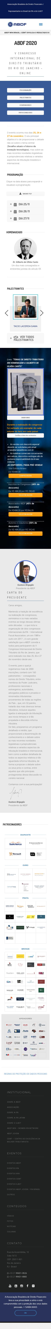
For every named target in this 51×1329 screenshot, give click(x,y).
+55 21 (18, 1273)
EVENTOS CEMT (14, 1179)
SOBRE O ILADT (14, 1123)
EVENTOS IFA (13, 1168)
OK (25, 1313)
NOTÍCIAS (11, 1226)
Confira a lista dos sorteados (25, 435)
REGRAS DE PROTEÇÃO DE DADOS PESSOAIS (25, 1074)
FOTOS (10, 1221)
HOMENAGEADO (25, 105)
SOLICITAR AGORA (25, 495)
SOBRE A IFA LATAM (16, 1118)
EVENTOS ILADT (14, 1184)
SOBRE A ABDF (14, 1102)
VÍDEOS (10, 1216)
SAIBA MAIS (25, 418)
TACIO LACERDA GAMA (25, 326)
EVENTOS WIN (13, 1174)
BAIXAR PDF (27, 194)
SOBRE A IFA (12, 1113)
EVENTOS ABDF (14, 1163)
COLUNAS (11, 1232)
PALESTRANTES (25, 98)
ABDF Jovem (13, 1134)
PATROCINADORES (25, 113)
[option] (25, 313)
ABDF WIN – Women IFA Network (22, 1128)
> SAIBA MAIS (30, 1307)
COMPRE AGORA (25, 476)
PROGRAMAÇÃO (25, 90)
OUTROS (11, 1195)
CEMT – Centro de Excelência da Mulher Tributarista (23, 1140)
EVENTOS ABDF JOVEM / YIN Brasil (23, 1189)
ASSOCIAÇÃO (13, 1107)
